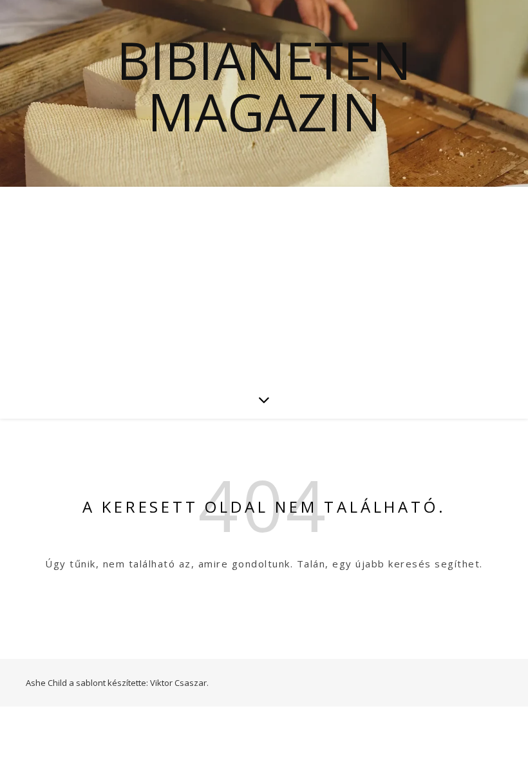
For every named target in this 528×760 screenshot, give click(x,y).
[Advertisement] (264, 283)
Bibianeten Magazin (264, 85)
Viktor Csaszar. (179, 683)
